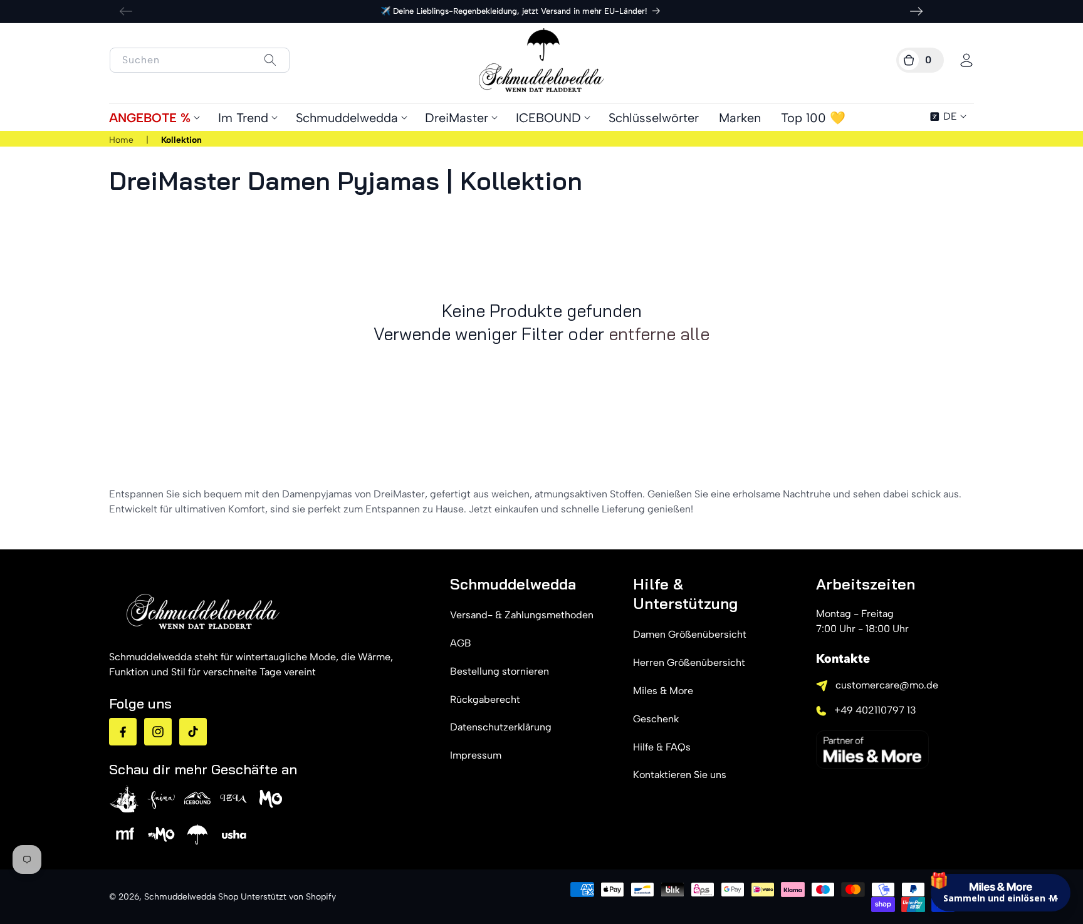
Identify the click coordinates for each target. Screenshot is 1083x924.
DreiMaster (456, 117)
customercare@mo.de (886, 685)
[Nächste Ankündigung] (916, 11)
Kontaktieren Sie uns (679, 775)
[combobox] (200, 60)
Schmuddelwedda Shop (191, 896)
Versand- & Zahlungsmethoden (522, 615)
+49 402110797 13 (875, 710)
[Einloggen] (966, 60)
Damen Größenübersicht (689, 634)
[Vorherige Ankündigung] (126, 11)
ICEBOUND (548, 117)
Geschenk (656, 719)
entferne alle (659, 334)
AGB (460, 643)
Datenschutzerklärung (501, 727)
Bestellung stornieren (499, 671)
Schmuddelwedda (347, 117)
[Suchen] (270, 60)
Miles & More (663, 691)
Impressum (475, 755)
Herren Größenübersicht (689, 662)
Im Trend (243, 117)
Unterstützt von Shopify (288, 896)
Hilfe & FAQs (662, 747)
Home (121, 140)
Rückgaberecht (485, 699)
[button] (920, 60)
